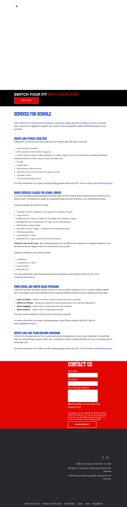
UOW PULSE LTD (32, 504)
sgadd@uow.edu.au (28, 324)
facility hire (24, 123)
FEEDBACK (97, 504)
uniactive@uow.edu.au (102, 184)
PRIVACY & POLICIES (52, 504)
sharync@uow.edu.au (25, 277)
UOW (87, 504)
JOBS (79, 504)
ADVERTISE (69, 504)
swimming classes (63, 123)
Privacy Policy (96, 419)
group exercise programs (43, 123)
